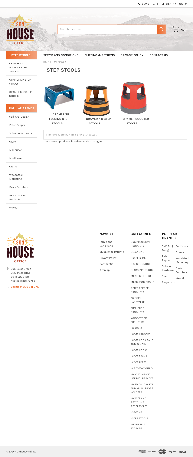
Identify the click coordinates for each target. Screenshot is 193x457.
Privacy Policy (132, 55)
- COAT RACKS (139, 356)
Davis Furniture (18, 187)
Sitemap (105, 270)
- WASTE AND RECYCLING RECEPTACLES (139, 402)
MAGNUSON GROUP (142, 282)
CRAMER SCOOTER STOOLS (20, 94)
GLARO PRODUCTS (142, 270)
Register (182, 3)
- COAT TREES (138, 362)
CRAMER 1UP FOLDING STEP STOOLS (18, 67)
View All (13, 207)
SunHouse (15, 158)
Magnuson (15, 150)
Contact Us (158, 55)
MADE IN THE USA (141, 276)
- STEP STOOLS (139, 418)
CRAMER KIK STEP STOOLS (20, 81)
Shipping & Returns (99, 55)
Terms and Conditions (60, 55)
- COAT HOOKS (139, 350)
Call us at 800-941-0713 (25, 286)
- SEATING (136, 412)
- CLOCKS (136, 328)
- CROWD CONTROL (142, 368)
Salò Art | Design (19, 116)
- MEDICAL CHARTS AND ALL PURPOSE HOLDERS (142, 388)
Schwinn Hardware (20, 133)
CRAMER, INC (138, 258)
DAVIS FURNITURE (141, 264)
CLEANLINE (137, 252)
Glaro (12, 141)
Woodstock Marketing (16, 176)
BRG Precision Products (17, 197)
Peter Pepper (17, 125)
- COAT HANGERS (140, 334)
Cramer (13, 166)
